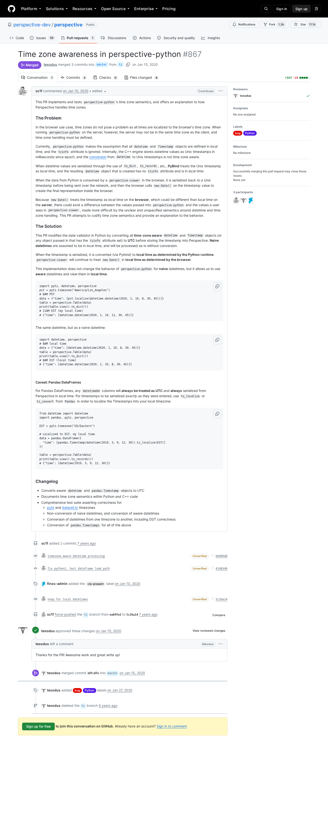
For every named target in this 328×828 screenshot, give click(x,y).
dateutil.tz (70, 507)
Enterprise (144, 8)
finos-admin (57, 584)
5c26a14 (221, 599)
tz (120, 64)
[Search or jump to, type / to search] (266, 8)
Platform (29, 8)
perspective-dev (32, 25)
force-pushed (65, 614)
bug (77, 690)
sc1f (39, 91)
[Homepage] (11, 8)
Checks (110, 77)
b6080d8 (221, 556)
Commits (78, 77)
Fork (276, 24)
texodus (50, 64)
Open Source (113, 8)
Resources (82, 8)
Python (89, 690)
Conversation (42, 77)
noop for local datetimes (68, 599)
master (102, 64)
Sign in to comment (172, 726)
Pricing (169, 8)
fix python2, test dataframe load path (79, 568)
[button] (99, 90)
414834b (221, 568)
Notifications (246, 24)
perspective (68, 25)
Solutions (55, 8)
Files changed (146, 77)
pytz (50, 507)
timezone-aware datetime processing (76, 556)
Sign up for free (38, 726)
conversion (97, 157)
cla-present (95, 584)
